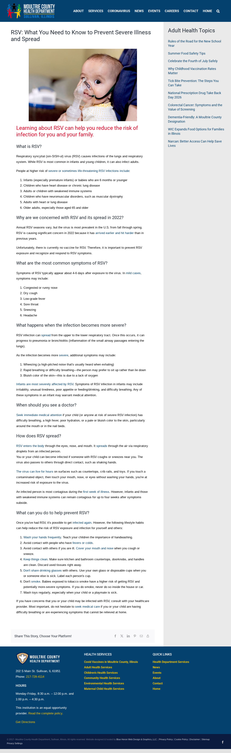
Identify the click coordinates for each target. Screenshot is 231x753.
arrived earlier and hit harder (114, 233)
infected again (82, 522)
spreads (101, 446)
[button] (218, 11)
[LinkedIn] (128, 636)
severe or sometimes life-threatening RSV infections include (88, 171)
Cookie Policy (181, 739)
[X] (122, 636)
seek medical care (87, 606)
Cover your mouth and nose (94, 548)
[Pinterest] (135, 636)
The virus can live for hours (34, 471)
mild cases (133, 273)
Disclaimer (194, 739)
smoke (35, 581)
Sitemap (206, 739)
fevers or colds (83, 543)
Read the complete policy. (45, 713)
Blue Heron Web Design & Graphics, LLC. (136, 739)
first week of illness (96, 492)
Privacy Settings (15, 743)
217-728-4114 (35, 676)
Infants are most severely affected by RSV (44, 384)
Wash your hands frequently (42, 537)
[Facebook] (115, 636)
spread (46, 335)
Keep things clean (35, 559)
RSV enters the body (30, 446)
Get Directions (25, 722)
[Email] (141, 636)
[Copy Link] (148, 636)
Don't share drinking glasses (42, 570)
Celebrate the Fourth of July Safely (193, 61)
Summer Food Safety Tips (186, 53)
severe (63, 355)
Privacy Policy (166, 739)
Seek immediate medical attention (39, 415)
